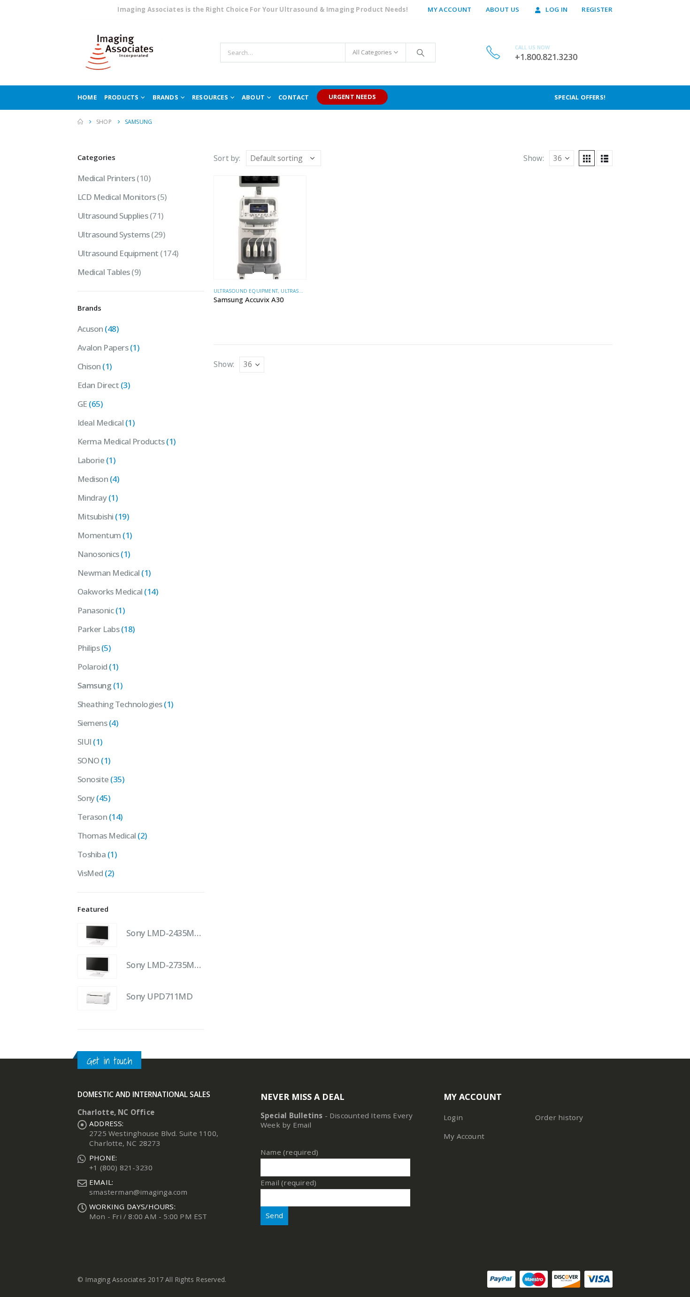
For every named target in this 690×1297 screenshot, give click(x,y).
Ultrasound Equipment (246, 291)
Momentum (99, 535)
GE (82, 403)
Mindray (92, 497)
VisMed (90, 873)
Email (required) (288, 1182)
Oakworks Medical (110, 591)
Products (121, 97)
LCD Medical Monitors (116, 196)
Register (597, 9)
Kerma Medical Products (121, 441)
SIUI (84, 741)
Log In (556, 9)
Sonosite (93, 779)
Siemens (92, 722)
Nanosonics (98, 554)
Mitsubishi (95, 516)
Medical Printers (106, 178)
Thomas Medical (106, 835)
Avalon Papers (102, 347)
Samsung (94, 685)
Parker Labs (98, 629)
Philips (88, 647)
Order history (559, 1117)
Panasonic (95, 610)
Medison (92, 478)
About (253, 97)
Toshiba (91, 854)
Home (87, 97)
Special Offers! (580, 97)
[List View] (605, 158)
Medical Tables (103, 272)
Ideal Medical (100, 422)
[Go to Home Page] (80, 121)
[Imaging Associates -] (123, 52)
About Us (503, 9)
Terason (92, 816)
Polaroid (92, 666)
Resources (210, 97)
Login (453, 1117)
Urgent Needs (352, 96)
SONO (88, 760)
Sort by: (227, 158)
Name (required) (289, 1152)
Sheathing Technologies (119, 704)
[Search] (420, 52)
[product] (260, 227)
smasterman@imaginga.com (138, 1192)
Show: (533, 158)
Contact (293, 97)
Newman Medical (108, 572)
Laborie (90, 460)
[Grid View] (587, 158)
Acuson (90, 328)
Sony (86, 798)
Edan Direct (98, 385)
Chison (89, 366)
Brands (165, 97)
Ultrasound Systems (113, 234)
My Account (449, 9)
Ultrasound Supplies (112, 215)
